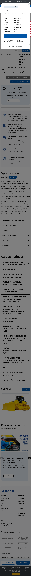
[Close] (28, 5)
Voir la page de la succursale (16, 36)
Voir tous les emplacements (19, 41)
